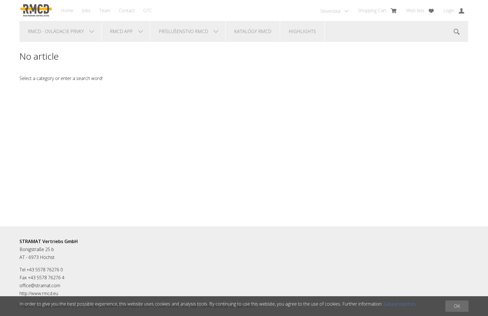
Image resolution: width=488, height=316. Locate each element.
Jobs (86, 10)
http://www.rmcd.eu (38, 293)
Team (104, 10)
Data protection (399, 304)
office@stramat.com (39, 285)
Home (67, 10)
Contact (127, 10)
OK (457, 306)
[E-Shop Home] (36, 10)
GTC (147, 10)
